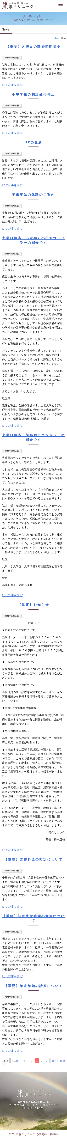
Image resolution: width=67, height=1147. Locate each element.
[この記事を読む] (12, 84)
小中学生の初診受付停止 (33, 94)
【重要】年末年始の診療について (33, 986)
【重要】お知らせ (33, 605)
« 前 (24, 1060)
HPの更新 (33, 142)
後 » (54, 1060)
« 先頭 (15, 1060)
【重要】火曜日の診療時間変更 (33, 46)
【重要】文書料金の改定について (33, 859)
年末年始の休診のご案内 (33, 194)
